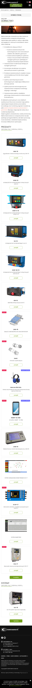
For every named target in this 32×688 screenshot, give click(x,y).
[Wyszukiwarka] (27, 2)
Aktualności (23, 656)
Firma (8, 656)
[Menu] (29, 5)
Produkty (16, 577)
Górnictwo (18, 10)
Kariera (3, 656)
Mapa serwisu (15, 656)
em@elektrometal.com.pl (12, 646)
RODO (2, 658)
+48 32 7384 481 (8, 652)
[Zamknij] (30, 680)
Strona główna (5, 10)
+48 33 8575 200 (9, 644)
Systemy (16, 621)
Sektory (12, 10)
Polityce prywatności (16, 685)
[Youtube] (5, 638)
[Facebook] (2, 638)
